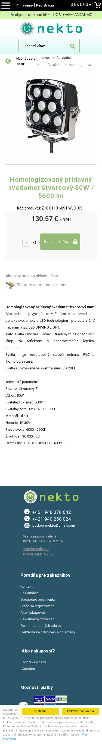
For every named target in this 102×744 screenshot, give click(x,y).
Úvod (46, 58)
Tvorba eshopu (36, 549)
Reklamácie (29, 593)
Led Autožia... (51, 65)
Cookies (28, 669)
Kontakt (26, 586)
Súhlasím (41, 711)
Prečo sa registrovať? (37, 606)
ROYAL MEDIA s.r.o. (39, 554)
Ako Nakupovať (32, 613)
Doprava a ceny (34, 662)
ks (34, 242)
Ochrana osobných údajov (40, 626)
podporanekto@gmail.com (53, 525)
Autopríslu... (65, 58)
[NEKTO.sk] (51, 29)
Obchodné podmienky (37, 599)
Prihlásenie (24, 5)
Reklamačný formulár (37, 619)
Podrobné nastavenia (80, 711)
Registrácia (45, 5)
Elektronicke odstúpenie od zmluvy (47, 632)
